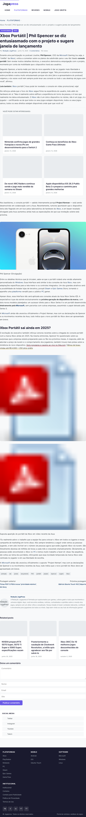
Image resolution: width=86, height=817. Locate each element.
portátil (39, 574)
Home (7, 10)
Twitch (9, 734)
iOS (32, 759)
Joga (10, 4)
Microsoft (63, 55)
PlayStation (7, 759)
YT (21, 809)
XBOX (15, 30)
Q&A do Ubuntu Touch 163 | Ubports (72, 584)
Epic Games (58, 288)
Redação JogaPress (9, 51)
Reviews (36, 10)
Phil (32, 574)
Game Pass (7, 777)
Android (34, 756)
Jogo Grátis (60, 10)
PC (43, 291)
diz (10, 574)
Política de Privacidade (11, 798)
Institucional (7, 788)
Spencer (53, 574)
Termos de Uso (8, 802)
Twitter (9, 718)
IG (15, 809)
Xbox (12, 58)
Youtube (10, 729)
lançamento (24, 574)
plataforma (16, 291)
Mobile (47, 10)
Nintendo (6, 763)
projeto (46, 574)
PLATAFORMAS (13, 20)
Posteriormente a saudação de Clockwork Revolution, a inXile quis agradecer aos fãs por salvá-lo (42, 647)
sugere (61, 574)
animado (3, 574)
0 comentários (35, 51)
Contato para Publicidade (12, 795)
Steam (47, 288)
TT (26, 809)
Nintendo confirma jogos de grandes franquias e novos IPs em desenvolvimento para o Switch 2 (22, 145)
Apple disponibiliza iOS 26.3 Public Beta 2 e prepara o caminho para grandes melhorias (63, 186)
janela (16, 574)
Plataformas (21, 10)
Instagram (11, 724)
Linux (61, 763)
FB (5, 809)
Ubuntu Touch (36, 763)
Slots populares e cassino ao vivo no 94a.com (46, 345)
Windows (19, 282)
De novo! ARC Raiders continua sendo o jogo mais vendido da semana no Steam (20, 186)
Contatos (6, 791)
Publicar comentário (11, 703)
